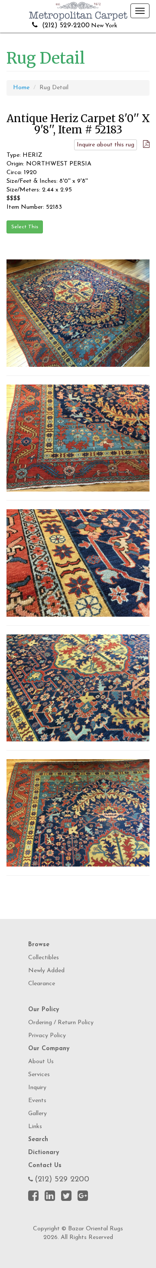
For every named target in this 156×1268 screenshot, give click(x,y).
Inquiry (37, 1087)
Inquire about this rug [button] (105, 145)
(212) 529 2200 (62, 1180)
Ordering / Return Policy (61, 1022)
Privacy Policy (47, 1035)
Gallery (37, 1113)
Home (21, 87)
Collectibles (43, 957)
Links (35, 1126)
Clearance (41, 983)
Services (39, 1074)
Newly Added (46, 970)
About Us (41, 1061)
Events (37, 1100)
